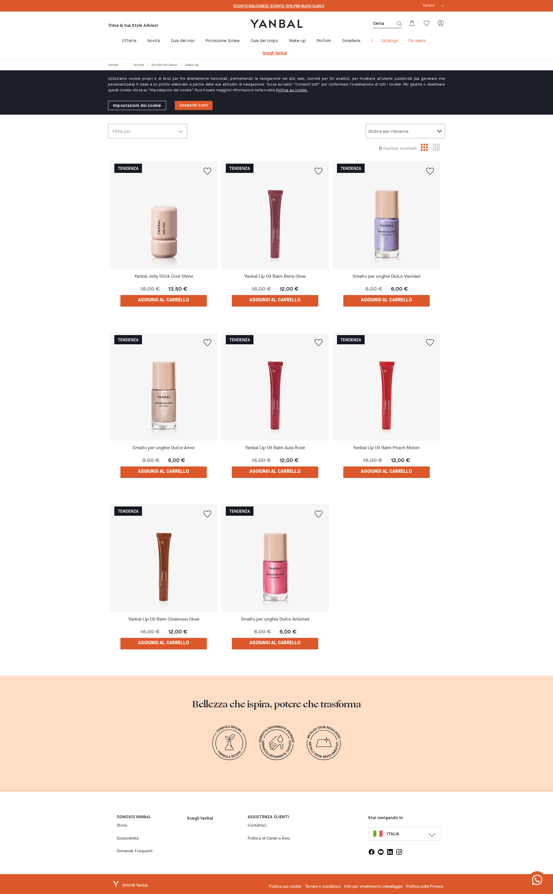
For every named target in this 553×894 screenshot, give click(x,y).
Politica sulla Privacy (424, 886)
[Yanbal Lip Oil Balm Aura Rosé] (275, 387)
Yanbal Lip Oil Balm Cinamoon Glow (163, 619)
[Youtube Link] (380, 851)
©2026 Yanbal (134, 885)
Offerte (129, 41)
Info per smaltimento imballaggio (373, 886)
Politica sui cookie (285, 886)
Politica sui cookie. (292, 90)
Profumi (324, 41)
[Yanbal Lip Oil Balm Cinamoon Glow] (163, 558)
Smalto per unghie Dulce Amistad (275, 619)
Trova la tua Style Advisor (133, 26)
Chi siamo (417, 41)
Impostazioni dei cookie (137, 106)
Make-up (297, 41)
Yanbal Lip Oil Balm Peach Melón (386, 448)
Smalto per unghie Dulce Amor (163, 448)
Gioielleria (351, 41)
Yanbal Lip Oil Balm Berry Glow (275, 276)
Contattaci (257, 825)
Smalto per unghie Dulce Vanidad (386, 276)
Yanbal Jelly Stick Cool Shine (163, 276)
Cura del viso (183, 41)
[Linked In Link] (390, 851)
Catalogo (389, 41)
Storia (122, 825)
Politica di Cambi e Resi (269, 838)
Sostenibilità (128, 838)
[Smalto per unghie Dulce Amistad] (275, 558)
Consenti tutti (193, 105)
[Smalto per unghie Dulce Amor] (163, 387)
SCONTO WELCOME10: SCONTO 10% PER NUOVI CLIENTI (278, 6)
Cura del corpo (264, 41)
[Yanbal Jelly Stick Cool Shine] (163, 215)
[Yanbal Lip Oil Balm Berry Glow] (275, 215)
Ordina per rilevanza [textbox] (388, 131)
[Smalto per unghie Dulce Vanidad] (386, 215)
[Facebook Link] (371, 851)
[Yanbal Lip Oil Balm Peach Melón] (386, 387)
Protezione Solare (223, 41)
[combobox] (405, 131)
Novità (153, 41)
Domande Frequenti (134, 851)
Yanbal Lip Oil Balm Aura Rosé (275, 448)
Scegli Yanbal (274, 53)
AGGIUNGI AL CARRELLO (163, 300)
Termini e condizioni (323, 886)
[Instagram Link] (399, 851)
